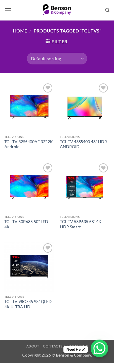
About (32, 346)
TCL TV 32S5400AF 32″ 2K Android (28, 144)
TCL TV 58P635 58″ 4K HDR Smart (80, 224)
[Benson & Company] (57, 10)
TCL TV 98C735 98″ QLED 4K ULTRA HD (28, 304)
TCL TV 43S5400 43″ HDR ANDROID (83, 144)
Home (20, 30)
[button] (7, 10)
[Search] (107, 10)
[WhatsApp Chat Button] (99, 348)
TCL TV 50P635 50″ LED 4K (26, 224)
